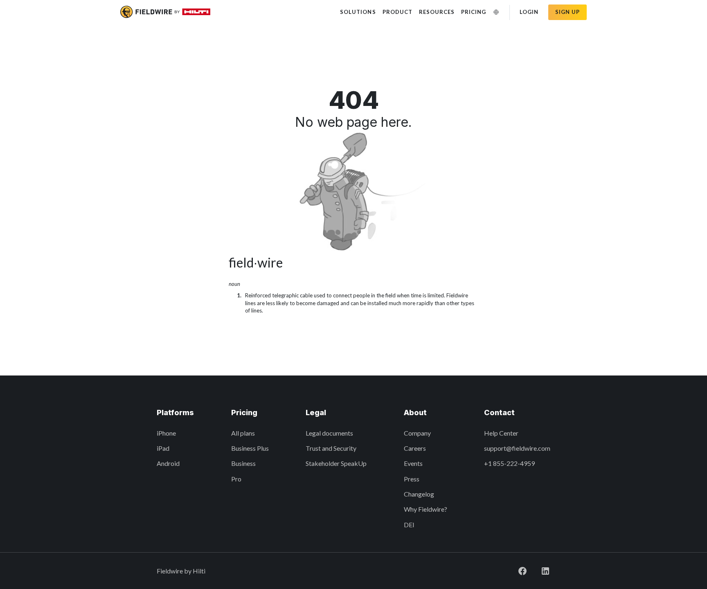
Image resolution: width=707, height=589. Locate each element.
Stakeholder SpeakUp (336, 463)
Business (243, 463)
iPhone (166, 433)
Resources (437, 12)
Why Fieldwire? (425, 509)
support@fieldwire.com (517, 448)
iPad (163, 448)
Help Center (501, 433)
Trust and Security (331, 448)
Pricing (473, 12)
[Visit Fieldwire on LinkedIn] (545, 571)
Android (168, 463)
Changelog (419, 494)
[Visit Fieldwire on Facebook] (522, 571)
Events (413, 463)
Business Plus (250, 448)
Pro (236, 479)
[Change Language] (496, 12)
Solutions (358, 12)
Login (529, 12)
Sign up (567, 12)
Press (411, 479)
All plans (243, 433)
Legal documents (329, 433)
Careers (415, 448)
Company (417, 433)
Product (397, 12)
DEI (409, 524)
